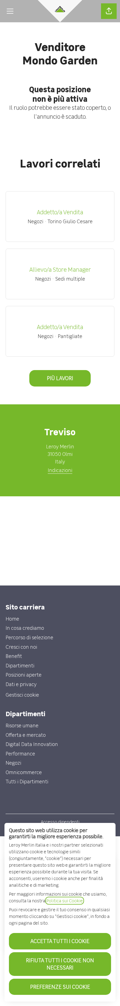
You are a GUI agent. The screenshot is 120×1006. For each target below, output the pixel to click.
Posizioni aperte (24, 675)
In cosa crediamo (25, 628)
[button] (109, 11)
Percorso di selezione (29, 637)
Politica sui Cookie (64, 900)
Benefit (14, 656)
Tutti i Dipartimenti (27, 781)
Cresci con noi (21, 647)
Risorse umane (22, 725)
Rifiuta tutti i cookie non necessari (60, 964)
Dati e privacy (21, 684)
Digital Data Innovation (32, 744)
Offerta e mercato (26, 735)
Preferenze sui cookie (60, 986)
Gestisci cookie (22, 695)
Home (12, 619)
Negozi (13, 763)
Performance (20, 754)
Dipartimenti (20, 666)
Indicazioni (60, 470)
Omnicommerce (24, 772)
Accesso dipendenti (60, 822)
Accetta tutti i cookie (60, 941)
